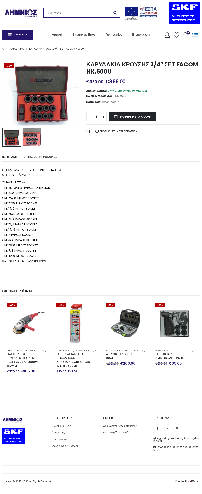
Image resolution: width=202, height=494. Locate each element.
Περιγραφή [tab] (9, 157)
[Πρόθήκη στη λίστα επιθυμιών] (45, 351)
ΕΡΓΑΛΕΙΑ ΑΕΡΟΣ (129, 350)
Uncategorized (15, 350)
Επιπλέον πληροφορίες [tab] (40, 157)
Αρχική (57, 34)
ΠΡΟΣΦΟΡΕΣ (110, 102)
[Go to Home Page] (3, 48)
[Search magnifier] (115, 13)
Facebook (89, 131)
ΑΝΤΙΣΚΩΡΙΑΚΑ (81, 350)
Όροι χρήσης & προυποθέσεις (120, 426)
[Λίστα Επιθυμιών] (176, 34)
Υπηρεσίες (114, 34)
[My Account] (167, 34)
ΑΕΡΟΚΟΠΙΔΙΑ (113, 350)
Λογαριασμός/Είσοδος (65, 446)
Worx (194, 481)
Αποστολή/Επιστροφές (116, 432)
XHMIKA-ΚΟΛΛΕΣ (64, 350)
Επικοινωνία (141, 34)
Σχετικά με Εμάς (84, 34)
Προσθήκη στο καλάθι (135, 117)
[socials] (157, 428)
